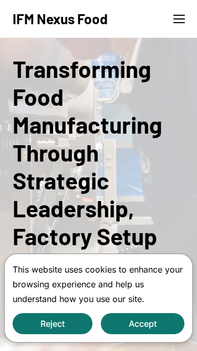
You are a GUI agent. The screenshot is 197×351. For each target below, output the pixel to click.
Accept (143, 323)
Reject (52, 323)
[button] (179, 19)
